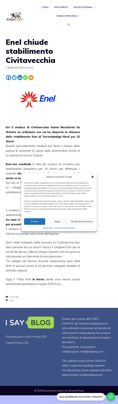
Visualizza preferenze (81, 221)
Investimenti (61, 7)
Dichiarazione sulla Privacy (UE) (26, 336)
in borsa (38, 279)
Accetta (35, 221)
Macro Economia (83, 7)
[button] (92, 176)
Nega (57, 221)
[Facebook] (8, 77)
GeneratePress (76, 390)
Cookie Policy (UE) (17, 342)
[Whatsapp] (25, 77)
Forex (45, 7)
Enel (11, 300)
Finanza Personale (67, 16)
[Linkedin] (19, 77)
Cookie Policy (48, 227)
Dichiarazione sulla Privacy (64, 227)
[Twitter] (14, 77)
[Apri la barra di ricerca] (69, 24)
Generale (14, 296)
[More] (31, 77)
